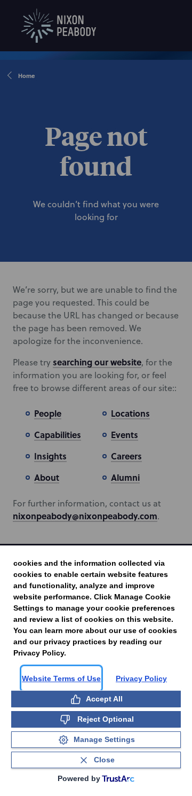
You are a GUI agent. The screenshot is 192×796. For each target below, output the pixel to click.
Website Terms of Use (61, 678)
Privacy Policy (141, 678)
